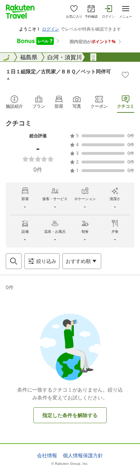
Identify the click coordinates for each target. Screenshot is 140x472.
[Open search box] (14, 261)
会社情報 (47, 455)
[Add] (125, 75)
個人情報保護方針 (83, 455)
